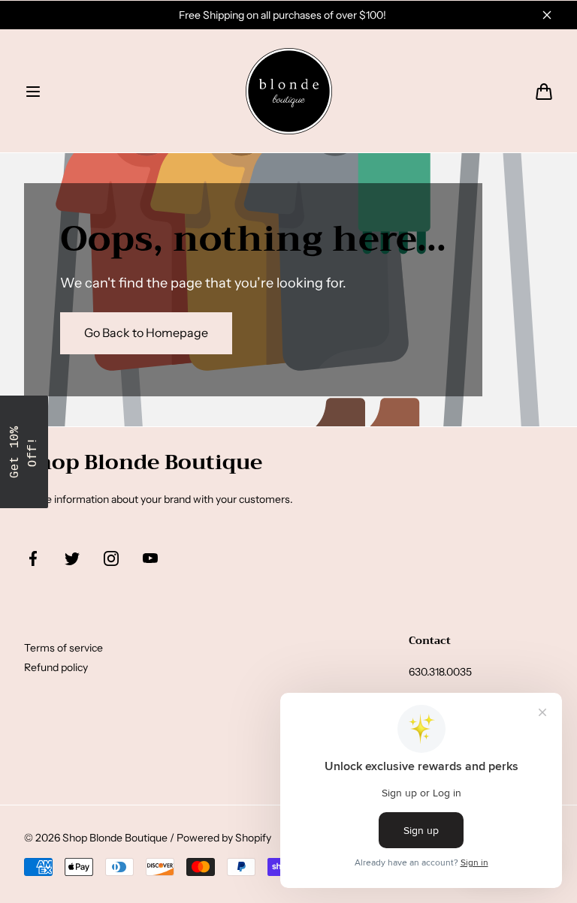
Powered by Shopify (224, 837)
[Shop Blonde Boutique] (289, 91)
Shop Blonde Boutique (115, 837)
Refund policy (56, 667)
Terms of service (63, 648)
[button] (33, 92)
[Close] (547, 15)
